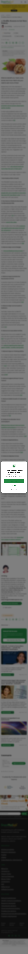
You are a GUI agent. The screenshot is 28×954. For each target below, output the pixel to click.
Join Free (14, 481)
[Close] (25, 463)
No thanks (14, 489)
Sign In (14, 485)
